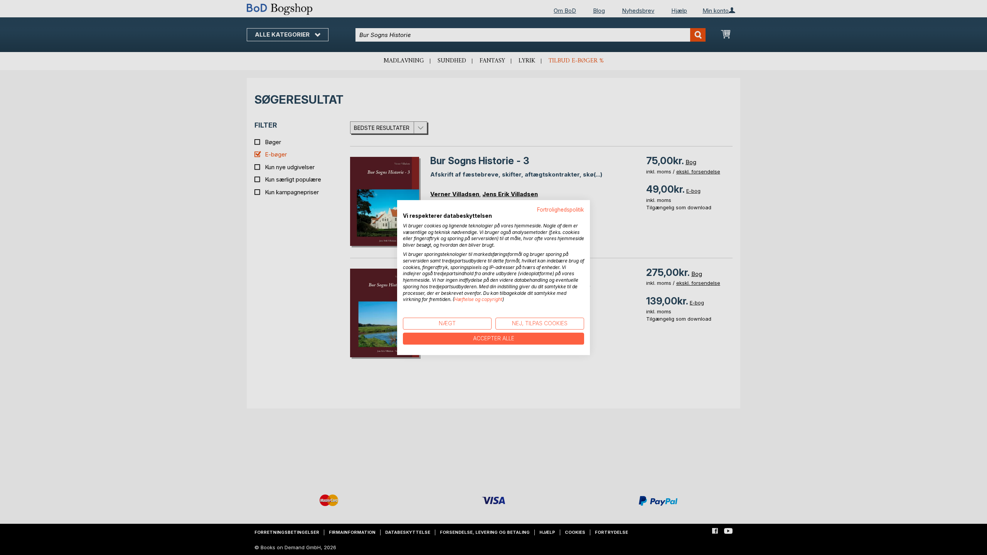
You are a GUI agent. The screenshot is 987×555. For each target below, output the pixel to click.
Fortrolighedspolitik (560, 210)
